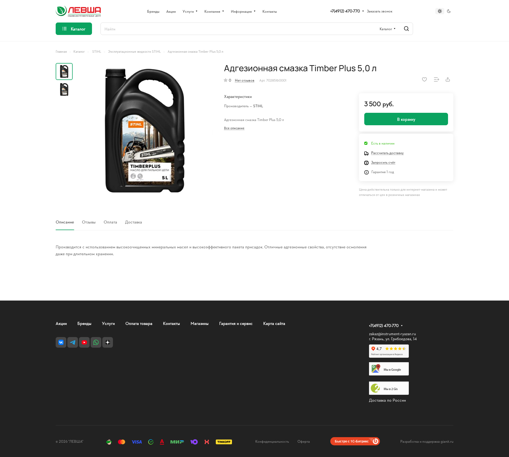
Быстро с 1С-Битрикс (352, 441)
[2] (144, 131)
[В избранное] (424, 79)
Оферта (303, 441)
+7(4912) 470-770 (345, 11)
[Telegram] (72, 342)
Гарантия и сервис (236, 323)
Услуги (108, 323)
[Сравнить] (436, 79)
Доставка (133, 222)
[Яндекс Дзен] (107, 342)
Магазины (200, 323)
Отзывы (89, 222)
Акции (61, 323)
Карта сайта (274, 323)
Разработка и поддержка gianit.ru (426, 441)
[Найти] (406, 29)
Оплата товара (138, 323)
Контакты (171, 323)
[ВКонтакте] (61, 342)
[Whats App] (96, 342)
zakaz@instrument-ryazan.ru (392, 334)
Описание (65, 222)
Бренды (84, 323)
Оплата (110, 222)
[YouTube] (84, 342)
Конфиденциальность (272, 441)
